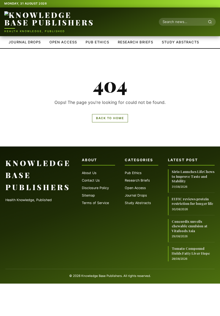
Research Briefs (135, 42)
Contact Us (91, 180)
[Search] (211, 21)
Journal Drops (25, 42)
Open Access (63, 42)
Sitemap (88, 195)
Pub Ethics (97, 42)
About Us (89, 173)
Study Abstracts (180, 42)
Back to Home (110, 118)
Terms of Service (95, 203)
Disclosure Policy (95, 188)
